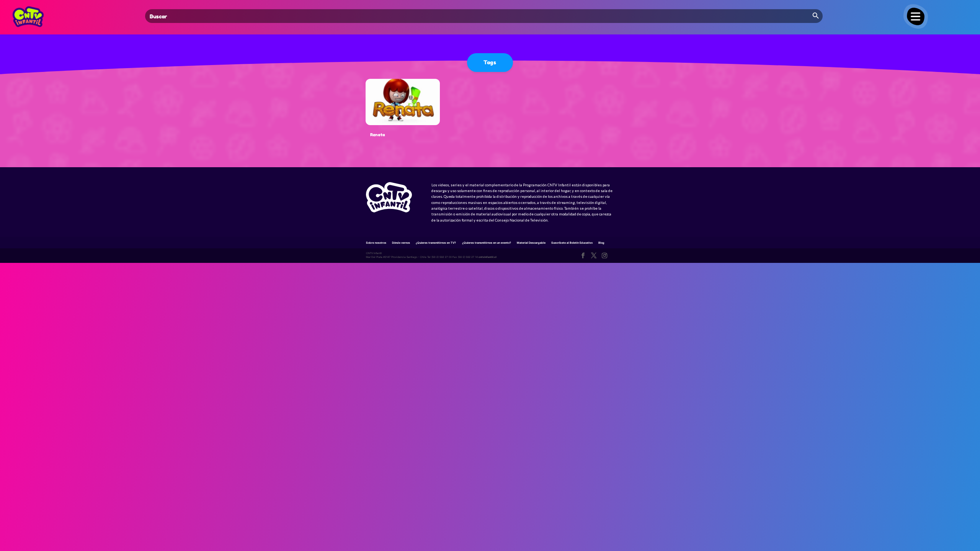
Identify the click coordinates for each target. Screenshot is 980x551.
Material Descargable (531, 243)
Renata (377, 134)
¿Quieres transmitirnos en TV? (436, 243)
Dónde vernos (401, 243)
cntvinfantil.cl (488, 257)
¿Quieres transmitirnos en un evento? (486, 243)
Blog (601, 243)
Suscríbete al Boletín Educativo (572, 243)
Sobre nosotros (376, 243)
